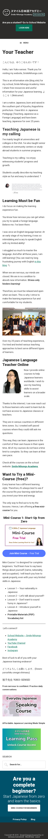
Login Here (24, 28)
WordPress (29, 837)
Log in (37, 837)
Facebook (12, 646)
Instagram (13, 650)
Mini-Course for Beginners (24, 808)
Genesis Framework (16, 837)
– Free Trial (24, 553)
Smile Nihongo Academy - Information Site (24, 13)
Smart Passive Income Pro (30, 835)
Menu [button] (26, 43)
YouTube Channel (16, 643)
